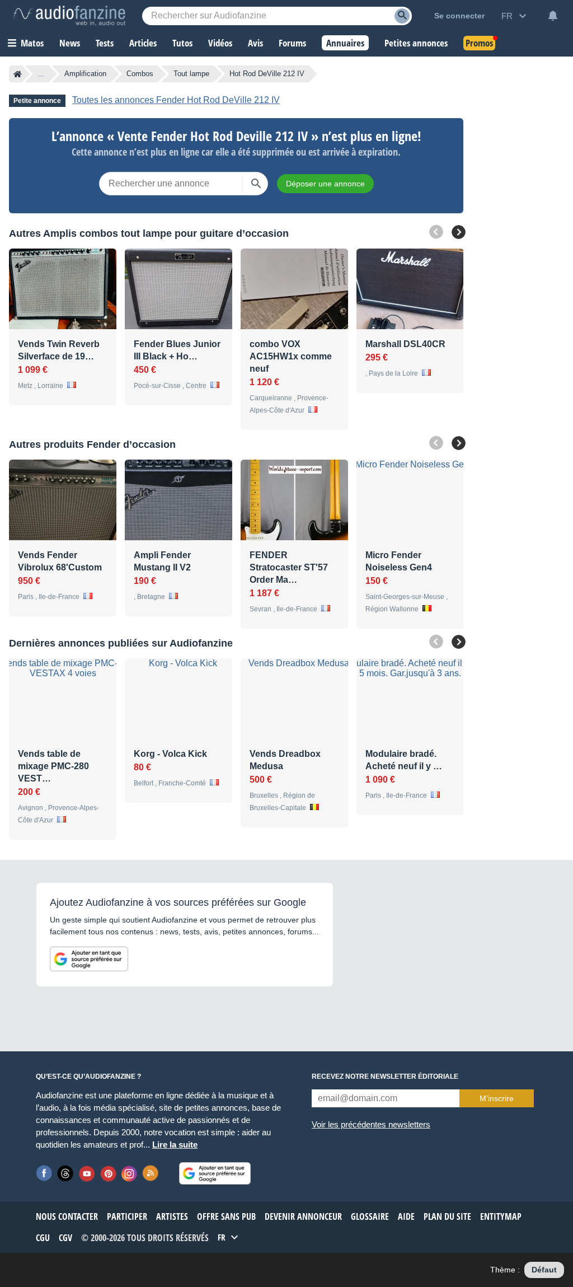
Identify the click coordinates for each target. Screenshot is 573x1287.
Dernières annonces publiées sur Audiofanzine (121, 643)
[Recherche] (402, 16)
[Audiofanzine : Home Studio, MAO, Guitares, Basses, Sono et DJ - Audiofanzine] (69, 16)
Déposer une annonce (325, 183)
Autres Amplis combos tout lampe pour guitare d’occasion (149, 233)
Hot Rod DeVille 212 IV (266, 73)
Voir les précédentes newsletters (371, 1124)
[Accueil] (17, 73)
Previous (436, 232)
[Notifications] (553, 15)
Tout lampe (191, 73)
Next (459, 232)
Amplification (85, 73)
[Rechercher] (256, 183)
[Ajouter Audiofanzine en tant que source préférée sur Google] (89, 959)
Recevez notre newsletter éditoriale (385, 1076)
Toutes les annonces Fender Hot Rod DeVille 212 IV (176, 100)
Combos (139, 73)
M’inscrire (497, 1098)
